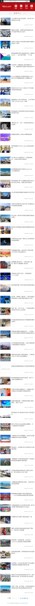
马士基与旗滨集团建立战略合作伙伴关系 (22, 192)
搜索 (27, 1)
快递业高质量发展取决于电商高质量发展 (22, 366)
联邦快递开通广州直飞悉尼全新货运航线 (22, 285)
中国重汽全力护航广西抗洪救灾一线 (21, 516)
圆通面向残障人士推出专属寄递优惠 (21, 134)
